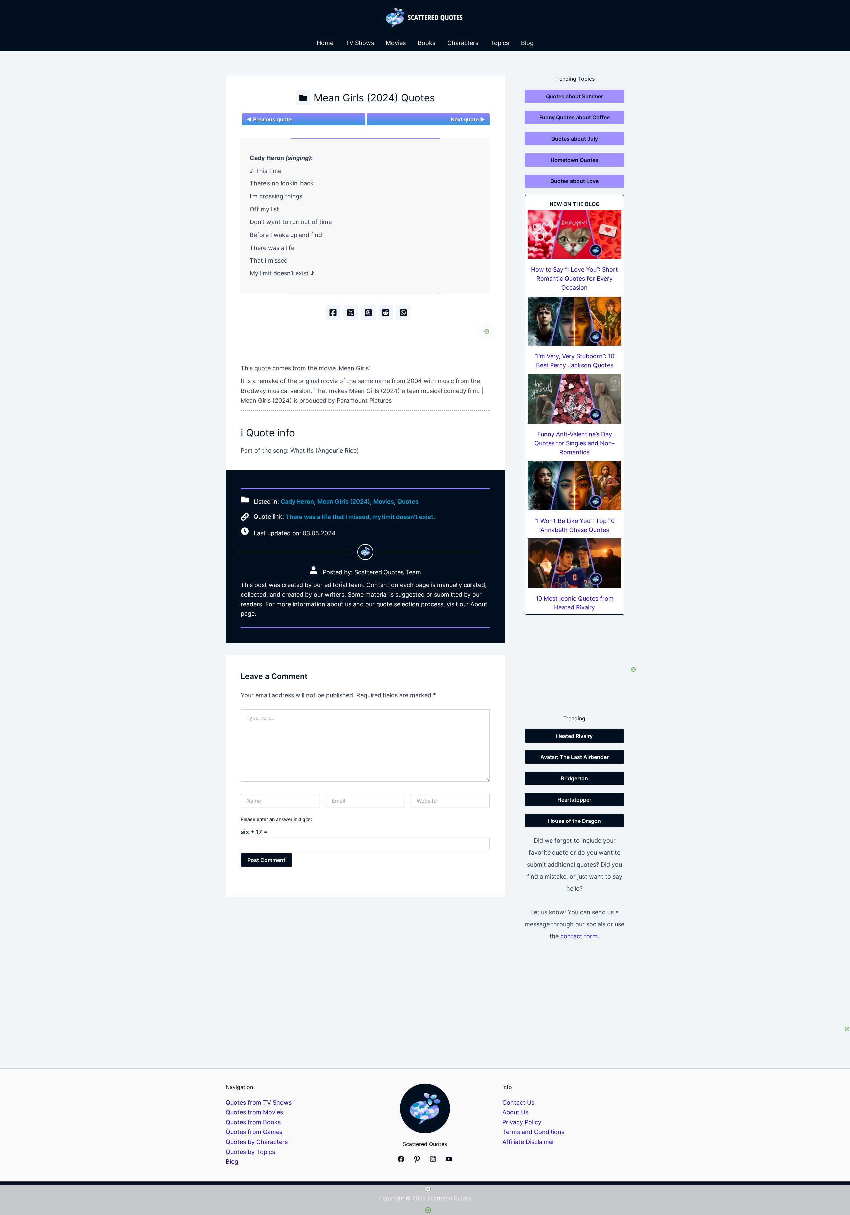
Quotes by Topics (250, 1151)
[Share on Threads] (368, 312)
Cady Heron (297, 501)
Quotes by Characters (257, 1141)
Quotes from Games (254, 1131)
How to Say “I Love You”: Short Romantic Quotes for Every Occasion (574, 278)
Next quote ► (468, 119)
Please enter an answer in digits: (276, 819)
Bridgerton (574, 778)
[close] (428, 1189)
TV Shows (359, 42)
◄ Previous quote (269, 119)
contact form (579, 936)
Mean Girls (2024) (343, 501)
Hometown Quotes (574, 160)
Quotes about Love (574, 181)
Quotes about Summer (574, 96)
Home (325, 42)
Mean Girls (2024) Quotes (374, 98)
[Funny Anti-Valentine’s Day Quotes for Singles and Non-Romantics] (574, 399)
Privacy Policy (521, 1122)
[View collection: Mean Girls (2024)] (303, 97)
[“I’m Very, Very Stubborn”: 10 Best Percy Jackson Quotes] (574, 321)
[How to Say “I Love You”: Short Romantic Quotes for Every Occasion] (574, 234)
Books (426, 42)
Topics (499, 42)
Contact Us (518, 1102)
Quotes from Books (253, 1122)
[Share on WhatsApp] (403, 312)
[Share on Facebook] (333, 312)
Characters (462, 42)
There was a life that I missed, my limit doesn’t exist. (360, 516)
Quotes (408, 501)
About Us (515, 1112)
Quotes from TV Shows (259, 1102)
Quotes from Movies (254, 1112)
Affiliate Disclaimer (528, 1141)
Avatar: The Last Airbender (574, 757)
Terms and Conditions (533, 1131)
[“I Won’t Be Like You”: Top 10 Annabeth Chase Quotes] (574, 485)
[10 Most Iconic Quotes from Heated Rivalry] (574, 563)
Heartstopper (574, 799)
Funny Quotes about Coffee (574, 117)
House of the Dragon (574, 821)
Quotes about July (574, 138)
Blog (527, 42)
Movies (396, 42)
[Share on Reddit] (386, 312)
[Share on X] (350, 312)
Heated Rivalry (574, 736)
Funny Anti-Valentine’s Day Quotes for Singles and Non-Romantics (574, 443)
